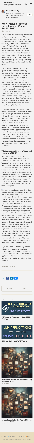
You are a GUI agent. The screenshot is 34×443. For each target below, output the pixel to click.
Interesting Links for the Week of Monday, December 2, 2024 (17, 421)
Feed (28, 436)
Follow (29, 14)
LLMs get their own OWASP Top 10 (14, 341)
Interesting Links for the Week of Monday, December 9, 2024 (17, 380)
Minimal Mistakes (26, 439)
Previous (9, 289)
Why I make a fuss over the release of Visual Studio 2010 (15, 26)
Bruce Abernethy (12, 11)
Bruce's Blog (12, 4)
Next (24, 289)
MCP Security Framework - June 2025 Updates (16, 318)
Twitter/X (12, 436)
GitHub (21, 436)
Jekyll (19, 439)
